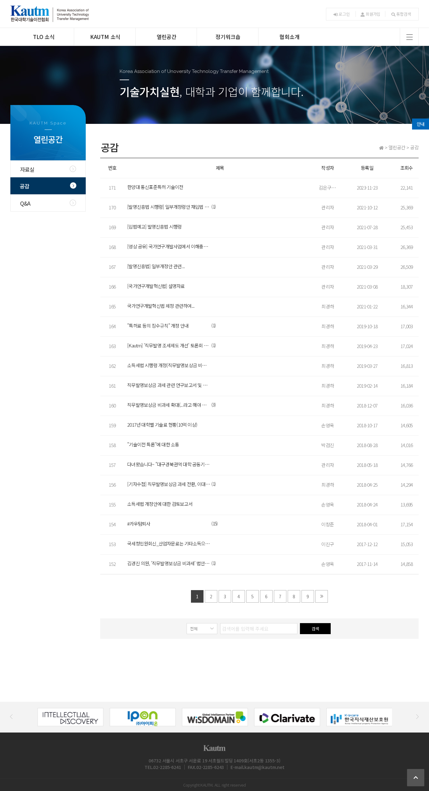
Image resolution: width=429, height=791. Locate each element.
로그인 (344, 14)
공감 (24, 186)
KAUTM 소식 (105, 37)
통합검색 (403, 14)
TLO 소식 (44, 37)
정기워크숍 (227, 37)
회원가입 (373, 14)
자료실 (27, 169)
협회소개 (289, 37)
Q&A (25, 203)
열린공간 (166, 37)
